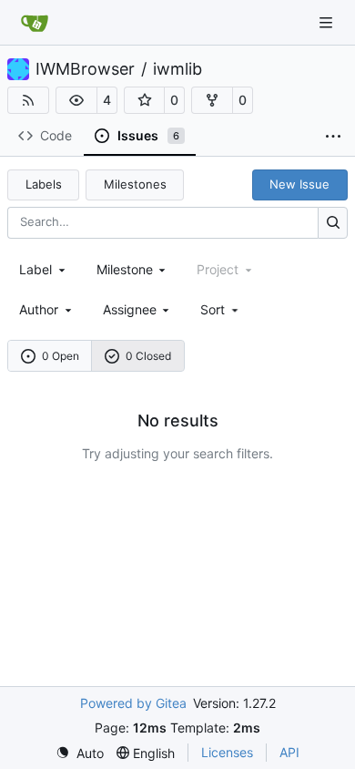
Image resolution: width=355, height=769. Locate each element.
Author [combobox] (38, 309)
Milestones (135, 184)
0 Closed (148, 356)
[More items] (333, 137)
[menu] (220, 309)
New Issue (299, 184)
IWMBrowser (85, 69)
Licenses (227, 752)
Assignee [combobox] (130, 309)
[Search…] (333, 223)
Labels (43, 184)
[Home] (34, 22)
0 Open (60, 356)
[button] (76, 100)
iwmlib (177, 69)
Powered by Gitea (133, 703)
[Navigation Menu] (327, 22)
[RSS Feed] (28, 100)
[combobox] (43, 269)
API (289, 752)
